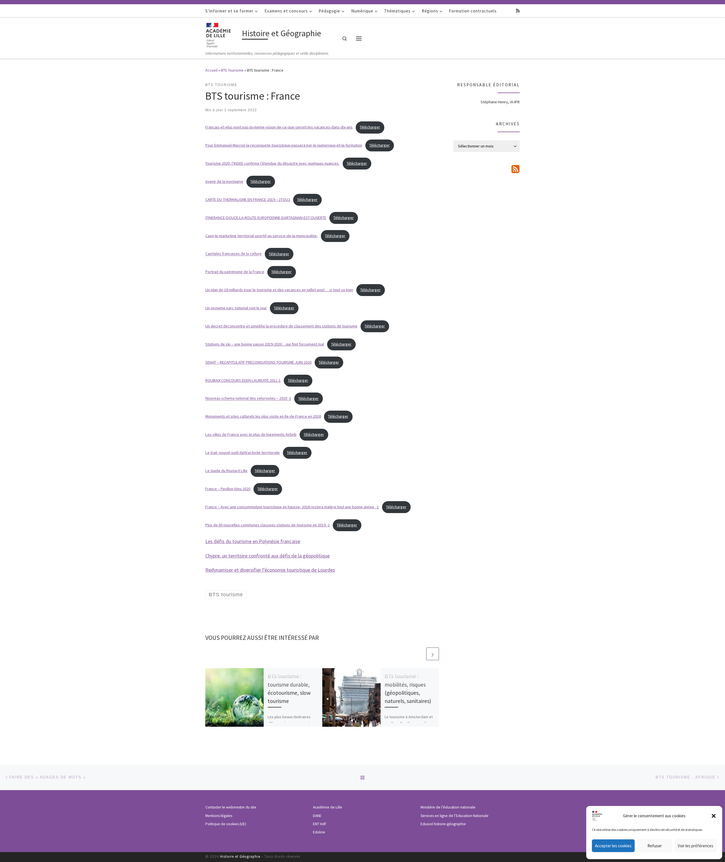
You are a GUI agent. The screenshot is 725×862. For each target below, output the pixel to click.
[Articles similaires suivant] (432, 653)
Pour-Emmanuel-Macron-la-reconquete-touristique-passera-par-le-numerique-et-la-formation (283, 145)
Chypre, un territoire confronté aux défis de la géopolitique (267, 555)
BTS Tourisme (232, 70)
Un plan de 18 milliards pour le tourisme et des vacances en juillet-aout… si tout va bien (279, 289)
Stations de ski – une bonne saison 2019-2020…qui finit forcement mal (264, 344)
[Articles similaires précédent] (419, 653)
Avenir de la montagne (224, 181)
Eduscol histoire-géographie (443, 824)
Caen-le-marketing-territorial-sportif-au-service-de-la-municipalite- (261, 235)
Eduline (319, 832)
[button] (714, 816)
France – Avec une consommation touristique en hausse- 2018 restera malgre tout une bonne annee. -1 (292, 506)
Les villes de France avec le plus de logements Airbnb (251, 434)
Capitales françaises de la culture (233, 253)
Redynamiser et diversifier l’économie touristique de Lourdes (270, 570)
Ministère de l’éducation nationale (448, 807)
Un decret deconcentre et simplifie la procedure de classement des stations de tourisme (281, 326)
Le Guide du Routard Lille (226, 470)
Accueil (211, 70)
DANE (317, 815)
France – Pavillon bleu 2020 (227, 488)
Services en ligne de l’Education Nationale (455, 815)
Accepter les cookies (613, 845)
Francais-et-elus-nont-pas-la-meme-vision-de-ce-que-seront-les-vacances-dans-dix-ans (279, 127)
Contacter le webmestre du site (230, 807)
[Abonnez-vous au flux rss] (518, 10)
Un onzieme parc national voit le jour (236, 307)
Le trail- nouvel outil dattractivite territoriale (242, 452)
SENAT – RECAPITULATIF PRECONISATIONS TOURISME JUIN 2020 (258, 362)
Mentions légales (218, 815)
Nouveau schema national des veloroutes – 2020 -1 (248, 398)
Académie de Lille (327, 807)
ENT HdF (319, 824)
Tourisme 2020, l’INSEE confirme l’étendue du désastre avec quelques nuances (272, 163)
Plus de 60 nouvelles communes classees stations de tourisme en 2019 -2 (267, 525)
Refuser (654, 845)
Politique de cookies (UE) (225, 824)
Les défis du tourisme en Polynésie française (252, 541)
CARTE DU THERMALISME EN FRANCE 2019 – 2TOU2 (247, 199)
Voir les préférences (695, 845)
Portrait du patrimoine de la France (234, 271)
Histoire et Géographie (240, 856)
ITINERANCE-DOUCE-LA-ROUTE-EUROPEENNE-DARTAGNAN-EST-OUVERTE (265, 217)
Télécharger (370, 127)
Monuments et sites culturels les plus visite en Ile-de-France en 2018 (263, 416)
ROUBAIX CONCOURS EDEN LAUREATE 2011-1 (243, 380)
